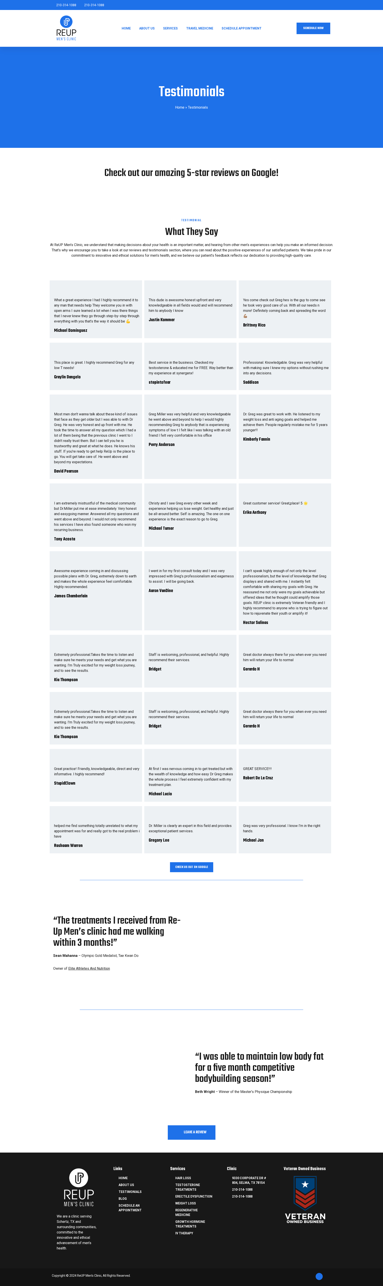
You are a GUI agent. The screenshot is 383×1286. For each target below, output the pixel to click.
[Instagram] (313, 5)
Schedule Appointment (242, 28)
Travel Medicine (199, 28)
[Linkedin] (321, 5)
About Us (147, 28)
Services (170, 28)
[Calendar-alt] (298, 5)
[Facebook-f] (306, 5)
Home (126, 28)
